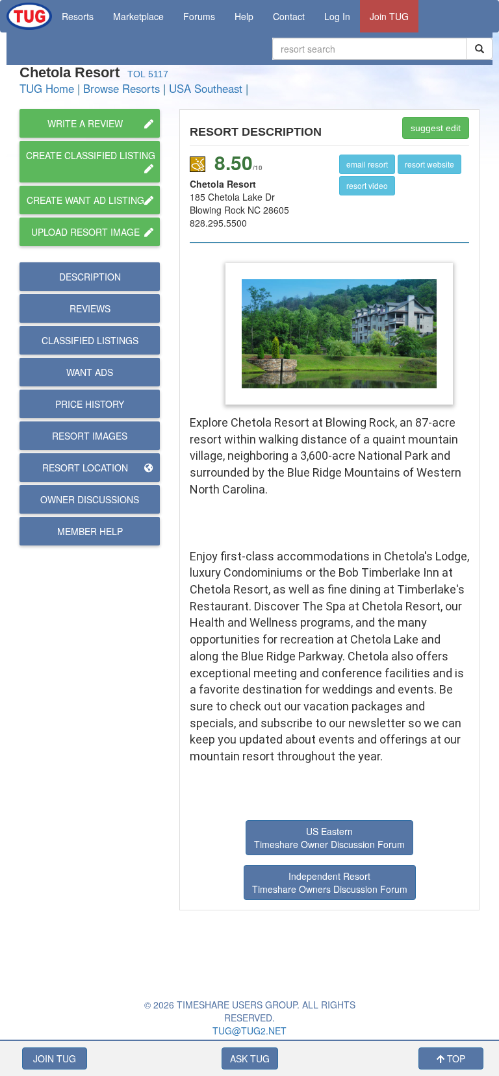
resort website (429, 163)
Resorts (78, 16)
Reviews (90, 308)
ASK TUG (250, 1058)
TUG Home (46, 88)
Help (244, 16)
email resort (367, 163)
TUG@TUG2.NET (249, 1030)
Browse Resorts (121, 88)
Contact (289, 16)
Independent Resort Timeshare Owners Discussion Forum (329, 882)
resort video (367, 185)
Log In (337, 16)
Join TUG (389, 16)
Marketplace (138, 16)
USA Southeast (205, 88)
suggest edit (436, 128)
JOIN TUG (54, 1058)
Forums (199, 16)
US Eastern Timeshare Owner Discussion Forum (329, 838)
